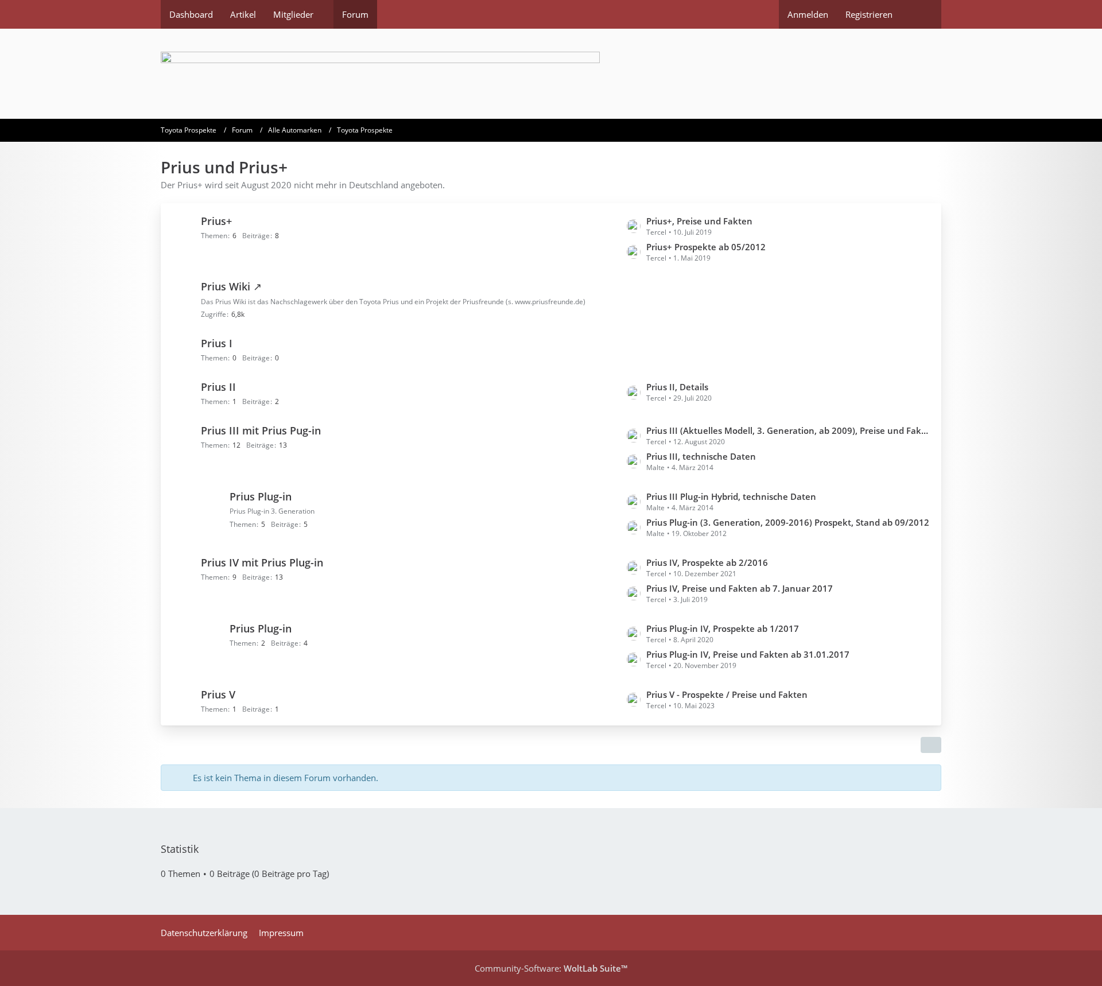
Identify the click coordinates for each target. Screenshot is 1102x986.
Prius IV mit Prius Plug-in (262, 562)
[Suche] (921, 14)
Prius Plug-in (261, 496)
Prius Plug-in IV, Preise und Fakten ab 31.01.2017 (747, 654)
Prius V (218, 694)
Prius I (216, 343)
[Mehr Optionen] (931, 745)
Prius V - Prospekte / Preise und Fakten (727, 694)
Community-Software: (551, 968)
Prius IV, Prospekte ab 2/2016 (707, 562)
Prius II (218, 387)
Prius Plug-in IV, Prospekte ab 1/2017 (722, 628)
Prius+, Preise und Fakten (699, 221)
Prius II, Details (677, 387)
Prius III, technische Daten (701, 456)
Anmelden (807, 14)
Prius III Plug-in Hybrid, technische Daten (731, 496)
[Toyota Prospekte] (551, 74)
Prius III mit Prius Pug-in (261, 430)
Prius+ (216, 221)
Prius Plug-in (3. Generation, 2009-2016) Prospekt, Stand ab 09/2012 (787, 522)
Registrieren (869, 14)
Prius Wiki (225, 286)
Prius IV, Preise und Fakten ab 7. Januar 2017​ (739, 588)
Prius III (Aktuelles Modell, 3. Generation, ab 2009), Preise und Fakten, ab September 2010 (788, 430)
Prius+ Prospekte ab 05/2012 (706, 247)
